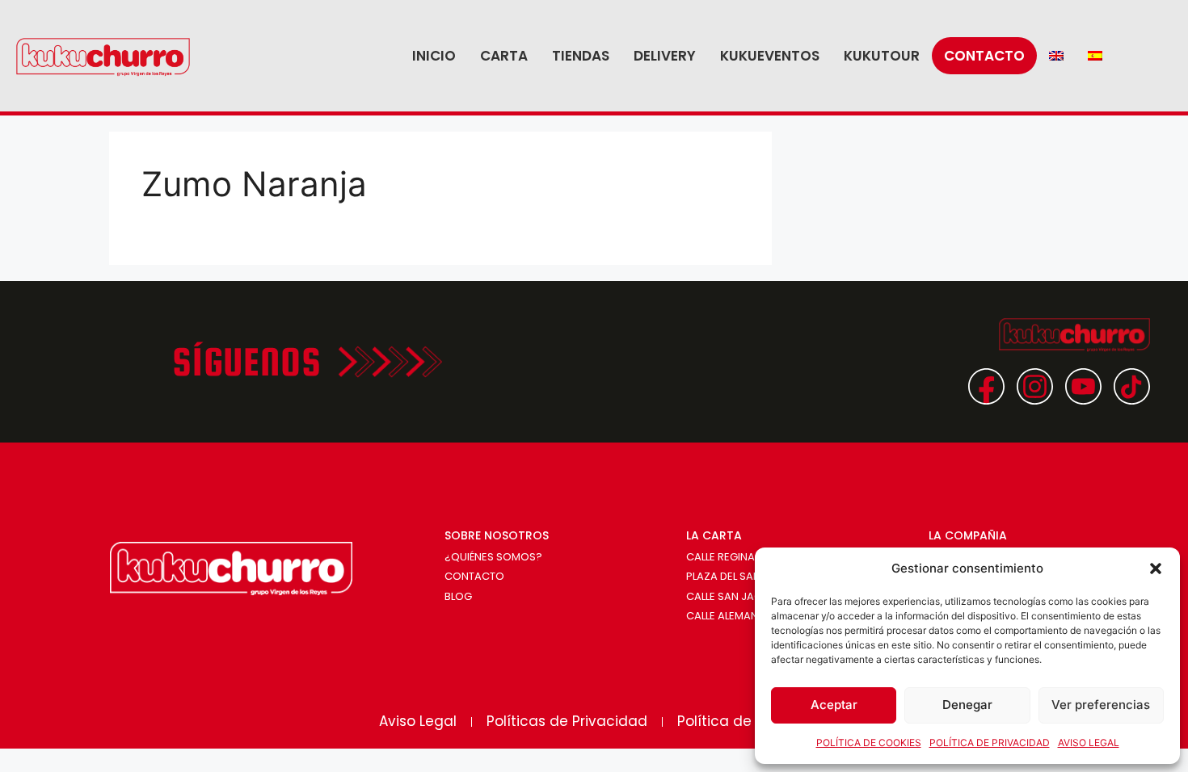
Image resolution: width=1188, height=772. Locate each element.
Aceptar (834, 704)
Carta (504, 55)
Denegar (967, 704)
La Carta (714, 535)
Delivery (665, 55)
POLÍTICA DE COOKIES (868, 742)
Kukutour (882, 55)
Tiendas (580, 55)
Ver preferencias (1100, 704)
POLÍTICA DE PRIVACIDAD (989, 742)
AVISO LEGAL (1088, 742)
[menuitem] (1056, 55)
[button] (1156, 568)
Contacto (984, 55)
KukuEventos (769, 55)
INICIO (434, 55)
